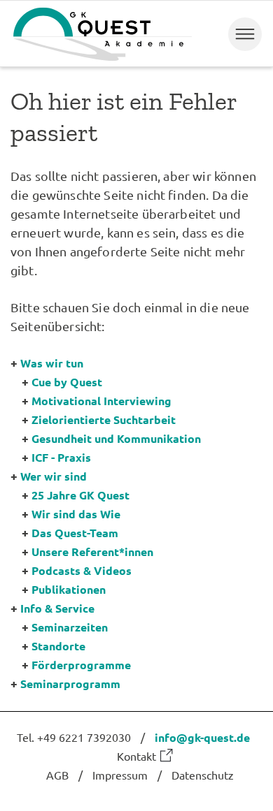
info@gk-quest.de (202, 737)
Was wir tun (51, 363)
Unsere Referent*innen (92, 551)
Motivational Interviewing (101, 400)
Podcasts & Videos (81, 570)
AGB (57, 775)
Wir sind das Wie (75, 513)
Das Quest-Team (74, 532)
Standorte (58, 645)
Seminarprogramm (70, 683)
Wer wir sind (53, 476)
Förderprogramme (81, 664)
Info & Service (57, 608)
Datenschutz (203, 775)
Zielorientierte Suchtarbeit (103, 419)
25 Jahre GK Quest (80, 495)
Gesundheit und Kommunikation (116, 438)
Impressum (120, 775)
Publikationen (68, 589)
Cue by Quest (66, 381)
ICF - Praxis (61, 457)
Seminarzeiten (69, 627)
